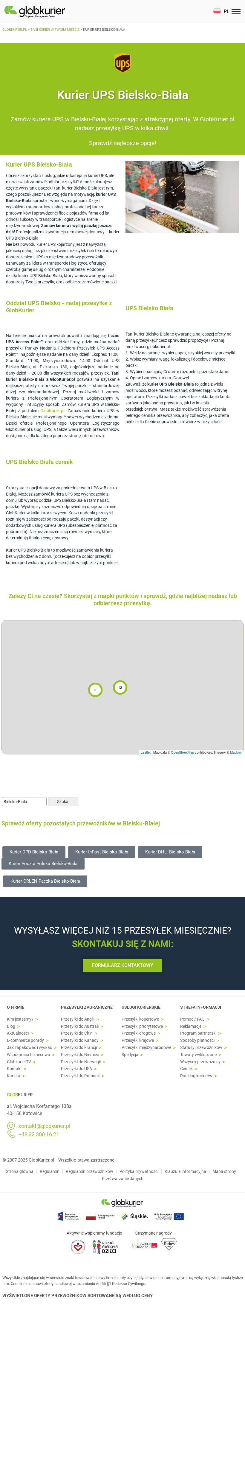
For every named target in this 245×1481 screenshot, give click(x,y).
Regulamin (49, 1171)
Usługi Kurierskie (141, 1007)
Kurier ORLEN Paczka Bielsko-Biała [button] (45, 881)
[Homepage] (49, 11)
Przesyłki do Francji (79, 1047)
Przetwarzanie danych (122, 1178)
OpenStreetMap (182, 752)
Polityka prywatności (139, 1171)
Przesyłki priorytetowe (142, 1026)
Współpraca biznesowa (28, 1055)
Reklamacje (190, 1026)
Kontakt (14, 1069)
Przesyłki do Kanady (80, 1040)
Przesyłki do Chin (77, 1033)
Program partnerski (198, 1033)
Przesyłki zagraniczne (87, 1007)
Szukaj (63, 801)
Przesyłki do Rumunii (80, 1076)
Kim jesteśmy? (20, 1019)
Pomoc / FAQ (192, 1019)
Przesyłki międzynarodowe (146, 1047)
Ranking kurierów (196, 1076)
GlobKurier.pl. (52, 410)
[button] (221, 11)
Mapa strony (224, 1171)
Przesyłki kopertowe (140, 1019)
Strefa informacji (200, 1007)
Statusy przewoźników (201, 1047)
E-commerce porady (25, 1040)
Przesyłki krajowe (138, 1040)
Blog (11, 1026)
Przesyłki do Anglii (77, 1019)
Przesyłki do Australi (80, 1026)
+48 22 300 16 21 (39, 1134)
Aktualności (18, 1033)
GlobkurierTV (19, 1062)
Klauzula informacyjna (185, 1171)
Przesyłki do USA (76, 1069)
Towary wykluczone (198, 1055)
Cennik (186, 1069)
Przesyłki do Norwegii (81, 1062)
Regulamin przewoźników (89, 1171)
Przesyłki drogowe (139, 1033)
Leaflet (146, 752)
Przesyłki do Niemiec (80, 1055)
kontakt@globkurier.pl (44, 1126)
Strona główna (19, 1171)
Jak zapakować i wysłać (29, 1047)
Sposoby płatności (197, 1040)
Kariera (13, 1076)
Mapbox (236, 752)
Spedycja (130, 1055)
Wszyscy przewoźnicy (200, 1062)
